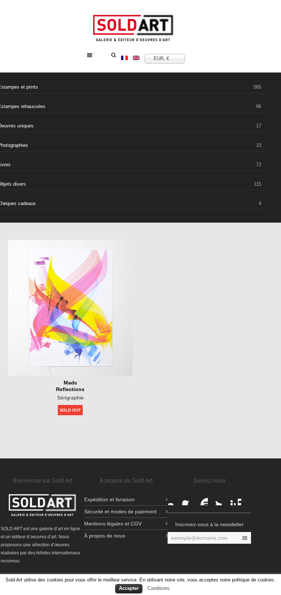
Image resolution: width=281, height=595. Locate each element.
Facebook (174, 499)
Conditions (158, 588)
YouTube (202, 499)
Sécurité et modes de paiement (120, 511)
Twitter (216, 499)
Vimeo (244, 499)
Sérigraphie (70, 398)
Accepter (129, 588)
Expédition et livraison (109, 499)
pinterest (230, 499)
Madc (70, 383)
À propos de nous (104, 536)
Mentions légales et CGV (113, 524)
